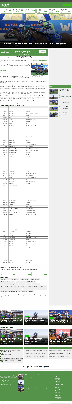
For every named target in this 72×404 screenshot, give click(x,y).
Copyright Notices (68, 402)
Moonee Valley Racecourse (14, 291)
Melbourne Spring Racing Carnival (39, 289)
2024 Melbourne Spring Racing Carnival (9, 284)
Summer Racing (58, 397)
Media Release (58, 387)
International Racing (59, 384)
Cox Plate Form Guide (5, 289)
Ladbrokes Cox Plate (42, 60)
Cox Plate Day (13, 286)
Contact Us (47, 402)
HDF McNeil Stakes (26, 1)
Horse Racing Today (59, 382)
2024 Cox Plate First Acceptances (8, 281)
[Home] (4, 5)
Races (22, 5)
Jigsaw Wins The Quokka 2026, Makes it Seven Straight (12, 358)
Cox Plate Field (21, 286)
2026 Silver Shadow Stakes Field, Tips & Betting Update (36, 350)
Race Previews (58, 392)
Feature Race (57, 378)
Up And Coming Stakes (59, 1)
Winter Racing (58, 398)
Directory (62, 402)
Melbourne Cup (56, 5)
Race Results (57, 394)
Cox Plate (29, 284)
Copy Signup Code (42, 53)
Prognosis (24, 291)
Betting (48, 5)
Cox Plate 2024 (36, 284)
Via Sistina (31, 291)
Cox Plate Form (42, 286)
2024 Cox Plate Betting (14, 279)
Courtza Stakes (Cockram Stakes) (37, 1)
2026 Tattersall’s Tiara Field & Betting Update (34, 358)
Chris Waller (22, 284)
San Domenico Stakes (49, 1)
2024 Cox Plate (4, 279)
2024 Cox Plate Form (20, 281)
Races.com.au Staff (52, 402)
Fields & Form (58, 379)
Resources (58, 402)
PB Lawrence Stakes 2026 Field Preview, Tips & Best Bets (64, 114)
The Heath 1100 (18, 1)
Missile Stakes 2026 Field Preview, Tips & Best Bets (35, 356)
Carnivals (30, 5)
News (16, 5)
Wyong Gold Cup (67, 1)
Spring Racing (58, 395)
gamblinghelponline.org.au (45, 367)
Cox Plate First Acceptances (31, 286)
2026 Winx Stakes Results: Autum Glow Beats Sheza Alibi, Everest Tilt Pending (64, 91)
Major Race (57, 386)
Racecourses (39, 5)
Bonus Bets (67, 5)
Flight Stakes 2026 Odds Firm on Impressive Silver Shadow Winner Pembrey (65, 96)
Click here (2, 103)
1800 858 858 (36, 367)
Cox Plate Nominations (16, 289)
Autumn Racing (58, 375)
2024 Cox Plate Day (25, 279)
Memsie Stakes (11, 1)
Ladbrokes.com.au (4, 77)
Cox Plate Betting (4, 286)
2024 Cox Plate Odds (31, 281)
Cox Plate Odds (26, 289)
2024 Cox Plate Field (35, 279)
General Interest (58, 381)
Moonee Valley (4, 291)
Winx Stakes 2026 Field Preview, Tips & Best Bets (35, 352)
